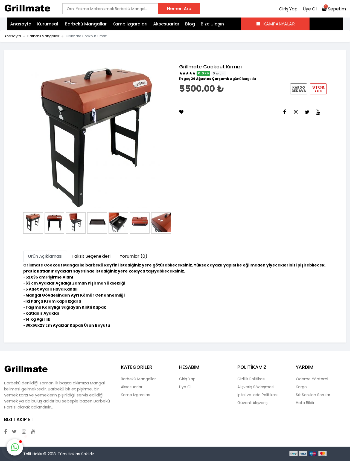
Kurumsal (48, 24)
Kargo (301, 387)
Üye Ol (310, 9)
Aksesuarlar (166, 24)
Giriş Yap (288, 9)
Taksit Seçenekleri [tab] (91, 256)
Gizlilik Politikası (251, 379)
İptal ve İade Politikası (257, 395)
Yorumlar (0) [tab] (133, 256)
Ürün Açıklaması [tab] (45, 256)
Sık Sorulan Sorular (313, 395)
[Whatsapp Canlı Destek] (15, 447)
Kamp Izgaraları (129, 24)
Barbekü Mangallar (86, 24)
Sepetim (335, 8)
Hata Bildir (305, 402)
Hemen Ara (179, 8)
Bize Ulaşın (212, 24)
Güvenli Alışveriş (252, 402)
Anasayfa (20, 24)
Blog (190, 24)
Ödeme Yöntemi (312, 379)
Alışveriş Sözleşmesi (255, 387)
